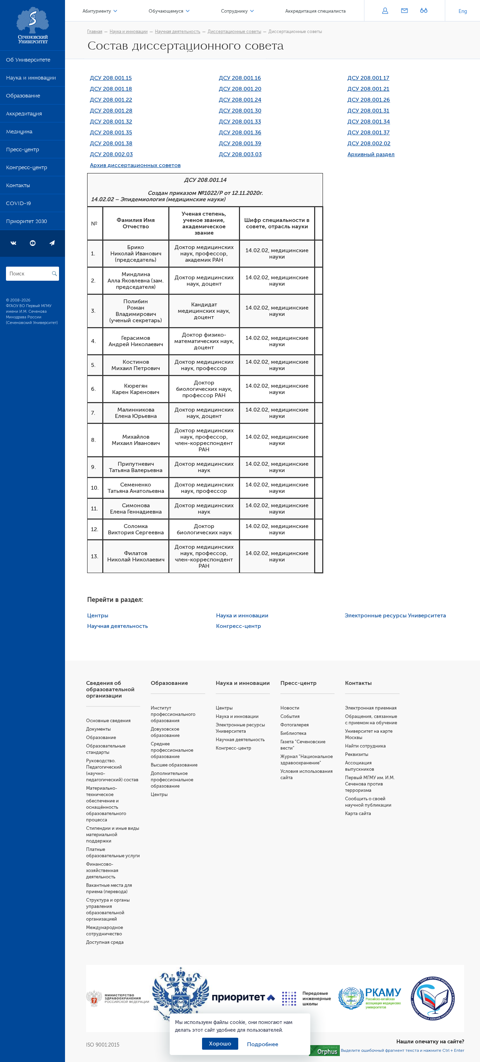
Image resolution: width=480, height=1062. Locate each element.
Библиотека (293, 733)
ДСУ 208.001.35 (111, 132)
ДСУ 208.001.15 (111, 78)
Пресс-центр (22, 151)
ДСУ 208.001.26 (369, 100)
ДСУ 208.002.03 (111, 154)
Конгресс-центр (26, 169)
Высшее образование (174, 765)
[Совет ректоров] (432, 998)
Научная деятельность (177, 31)
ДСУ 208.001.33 (240, 122)
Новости (289, 708)
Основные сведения (108, 720)
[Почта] (404, 11)
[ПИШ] (306, 998)
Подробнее (262, 1044)
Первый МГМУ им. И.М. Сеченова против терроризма (370, 784)
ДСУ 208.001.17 (368, 78)
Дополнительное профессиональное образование (172, 780)
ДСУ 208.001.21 (368, 89)
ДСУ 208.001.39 (240, 143)
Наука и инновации (31, 79)
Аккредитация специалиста (315, 11)
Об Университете (28, 61)
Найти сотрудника (365, 746)
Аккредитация (24, 115)
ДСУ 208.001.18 (111, 89)
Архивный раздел (371, 154)
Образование (23, 97)
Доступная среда (105, 942)
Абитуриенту (97, 11)
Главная (94, 31)
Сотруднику (234, 11)
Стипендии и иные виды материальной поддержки (112, 835)
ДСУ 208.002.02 (369, 143)
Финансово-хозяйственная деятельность (102, 870)
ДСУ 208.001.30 (240, 111)
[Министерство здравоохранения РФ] (117, 998)
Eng (463, 11)
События (290, 716)
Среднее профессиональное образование (172, 750)
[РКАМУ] (369, 998)
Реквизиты (356, 754)
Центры (97, 615)
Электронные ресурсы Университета (395, 615)
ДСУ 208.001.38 (111, 143)
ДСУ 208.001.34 (369, 122)
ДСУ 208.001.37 (369, 132)
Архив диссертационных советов (135, 165)
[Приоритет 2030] (243, 998)
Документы (98, 729)
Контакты (18, 187)
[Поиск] (54, 274)
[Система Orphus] (324, 1050)
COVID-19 (18, 205)
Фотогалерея (294, 724)
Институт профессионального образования (173, 714)
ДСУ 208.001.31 (368, 111)
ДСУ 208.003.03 (240, 154)
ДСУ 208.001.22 (111, 100)
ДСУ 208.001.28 (111, 111)
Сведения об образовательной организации (110, 689)
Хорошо (220, 1044)
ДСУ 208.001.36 (240, 132)
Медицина (19, 133)
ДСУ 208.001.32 (111, 122)
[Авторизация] (385, 11)
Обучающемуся (166, 11)
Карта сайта (358, 813)
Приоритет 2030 (26, 223)
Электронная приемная (371, 708)
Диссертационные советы (234, 31)
